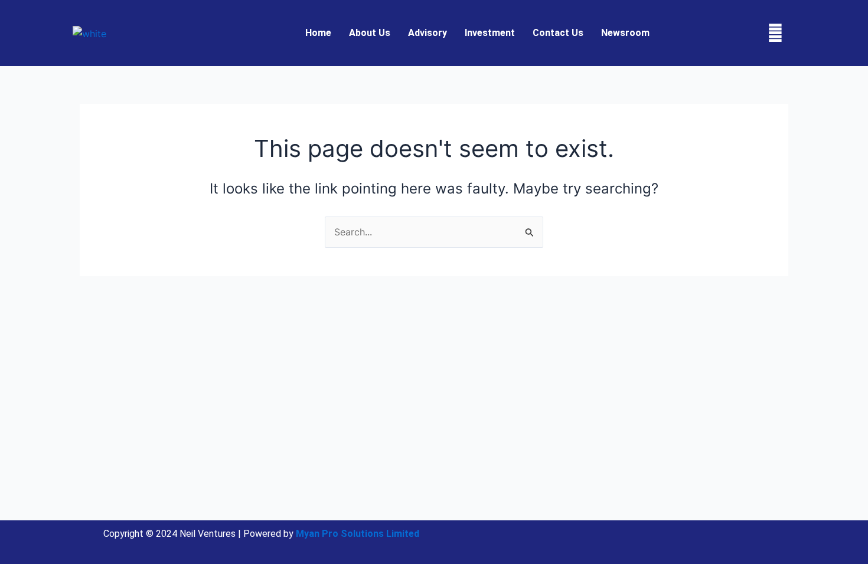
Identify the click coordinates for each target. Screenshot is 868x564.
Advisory (427, 33)
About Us (369, 33)
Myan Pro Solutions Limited (357, 533)
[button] (628, 33)
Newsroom (625, 33)
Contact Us (558, 33)
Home (318, 33)
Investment (490, 33)
